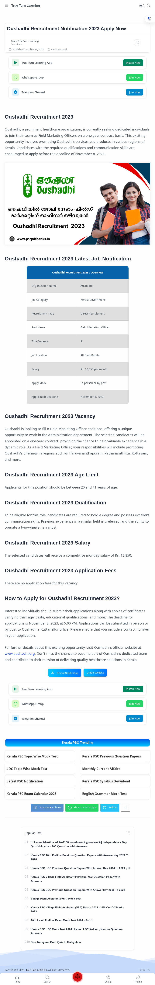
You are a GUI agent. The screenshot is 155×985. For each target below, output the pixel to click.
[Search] (148, 6)
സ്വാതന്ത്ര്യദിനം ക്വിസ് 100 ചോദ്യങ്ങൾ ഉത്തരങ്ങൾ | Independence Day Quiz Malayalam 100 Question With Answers (79, 844)
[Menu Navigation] (7, 6)
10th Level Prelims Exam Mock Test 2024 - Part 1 (62, 920)
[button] (141, 5)
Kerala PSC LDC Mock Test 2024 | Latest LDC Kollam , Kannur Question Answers (77, 931)
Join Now (134, 77)
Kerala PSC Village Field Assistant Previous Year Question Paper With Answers (75, 878)
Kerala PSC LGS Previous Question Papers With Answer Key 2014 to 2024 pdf (80, 868)
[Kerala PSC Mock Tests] (77, 977)
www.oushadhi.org (20, 653)
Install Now (133, 62)
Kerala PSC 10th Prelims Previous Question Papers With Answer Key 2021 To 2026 (80, 857)
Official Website (95, 672)
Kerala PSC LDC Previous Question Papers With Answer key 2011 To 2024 (78, 889)
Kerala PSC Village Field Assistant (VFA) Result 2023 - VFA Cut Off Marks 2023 (77, 909)
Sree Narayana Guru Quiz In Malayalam (56, 942)
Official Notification (67, 673)
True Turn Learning (25, 5)
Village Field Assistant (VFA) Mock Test (56, 898)
